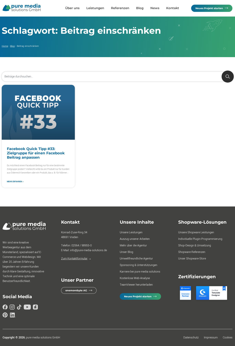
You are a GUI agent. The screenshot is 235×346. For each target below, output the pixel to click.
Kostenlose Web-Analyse (135, 278)
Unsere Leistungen (131, 232)
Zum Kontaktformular (74, 258)
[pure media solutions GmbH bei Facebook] (5, 308)
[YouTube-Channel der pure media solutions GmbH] (27, 308)
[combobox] (117, 76)
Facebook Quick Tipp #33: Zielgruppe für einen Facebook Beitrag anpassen (36, 153)
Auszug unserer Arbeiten (135, 239)
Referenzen (120, 8)
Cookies (227, 337)
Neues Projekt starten (209, 8)
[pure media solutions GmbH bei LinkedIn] (13, 316)
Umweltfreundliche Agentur (136, 258)
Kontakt (172, 8)
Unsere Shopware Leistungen (196, 232)
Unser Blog (126, 252)
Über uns (72, 8)
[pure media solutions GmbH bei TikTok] (19, 308)
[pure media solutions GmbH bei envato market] (35, 308)
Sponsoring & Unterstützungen (138, 265)
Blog (139, 8)
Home (5, 46)
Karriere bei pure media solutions (140, 272)
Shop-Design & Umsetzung (194, 245)
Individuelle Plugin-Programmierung (200, 239)
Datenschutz (191, 337)
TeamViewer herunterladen (136, 285)
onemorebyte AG (76, 290)
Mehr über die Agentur (133, 245)
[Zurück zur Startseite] (21, 10)
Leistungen (95, 8)
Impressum (211, 337)
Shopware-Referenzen (191, 252)
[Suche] (228, 77)
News (154, 8)
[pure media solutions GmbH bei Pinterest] (5, 315)
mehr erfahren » (15, 181)
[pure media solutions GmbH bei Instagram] (12, 308)
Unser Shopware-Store (192, 258)
